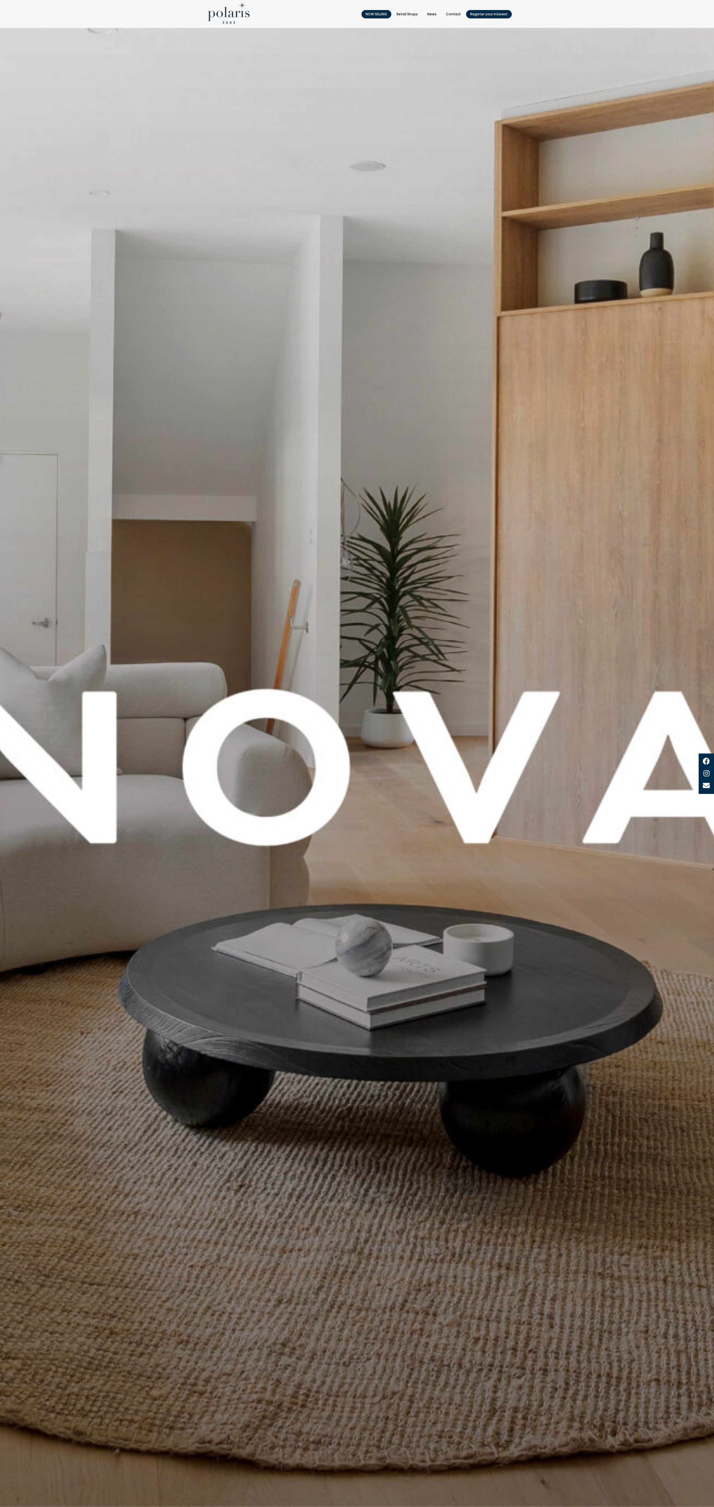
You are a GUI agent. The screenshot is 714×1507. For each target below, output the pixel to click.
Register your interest (489, 14)
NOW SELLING (376, 14)
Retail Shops (407, 14)
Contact (453, 14)
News (431, 14)
